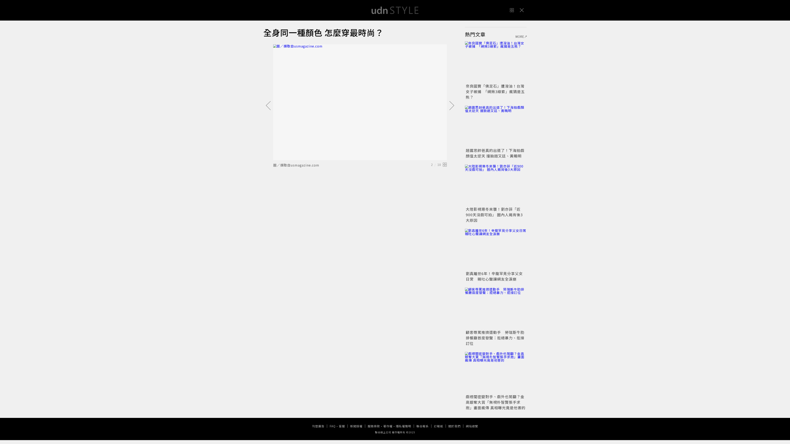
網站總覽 (472, 426)
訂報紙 (438, 426)
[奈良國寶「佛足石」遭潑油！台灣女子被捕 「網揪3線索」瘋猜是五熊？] (496, 61)
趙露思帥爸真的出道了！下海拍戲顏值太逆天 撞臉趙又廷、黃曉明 (495, 153)
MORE (520, 36)
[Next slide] (452, 106)
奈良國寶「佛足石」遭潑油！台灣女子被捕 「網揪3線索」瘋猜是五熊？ (495, 91)
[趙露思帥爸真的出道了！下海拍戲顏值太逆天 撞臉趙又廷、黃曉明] (496, 126)
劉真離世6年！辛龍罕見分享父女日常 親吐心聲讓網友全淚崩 (494, 276)
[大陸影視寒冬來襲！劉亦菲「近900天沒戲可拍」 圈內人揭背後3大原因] (496, 185)
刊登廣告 (318, 426)
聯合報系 (422, 426)
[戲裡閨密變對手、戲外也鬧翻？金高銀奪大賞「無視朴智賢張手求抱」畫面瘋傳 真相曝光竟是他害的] (496, 372)
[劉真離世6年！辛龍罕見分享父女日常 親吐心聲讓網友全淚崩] (496, 249)
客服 (342, 426)
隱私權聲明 (403, 426)
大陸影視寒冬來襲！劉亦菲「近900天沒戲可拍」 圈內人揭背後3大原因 (494, 214)
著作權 (388, 426)
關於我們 (454, 426)
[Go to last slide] (268, 106)
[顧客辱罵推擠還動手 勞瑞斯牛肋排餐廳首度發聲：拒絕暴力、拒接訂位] (496, 308)
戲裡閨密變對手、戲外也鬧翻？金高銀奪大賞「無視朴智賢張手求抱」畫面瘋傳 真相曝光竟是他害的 (495, 402)
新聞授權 (356, 426)
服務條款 (374, 426)
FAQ (333, 426)
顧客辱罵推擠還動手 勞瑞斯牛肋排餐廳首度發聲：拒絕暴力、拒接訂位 (495, 338)
